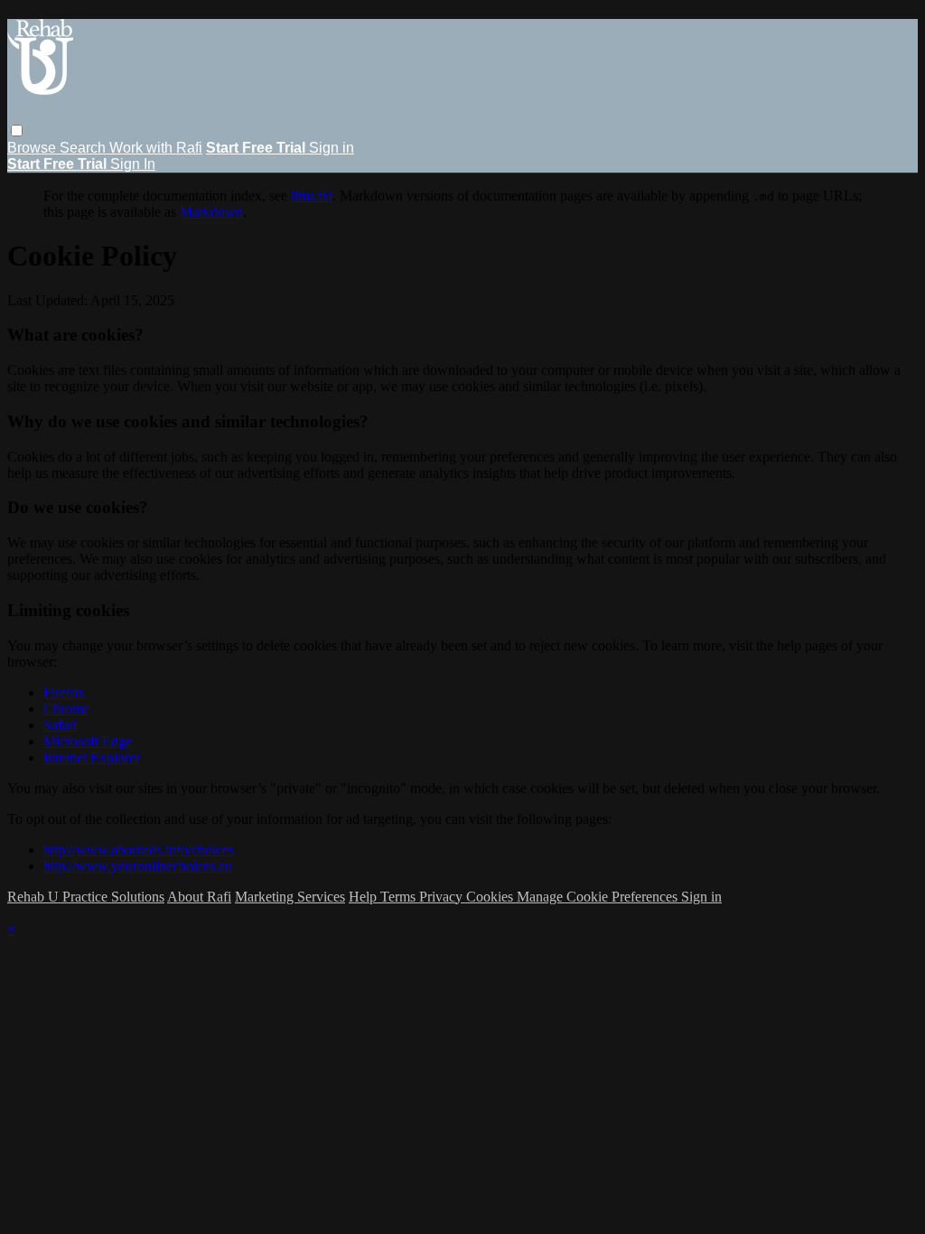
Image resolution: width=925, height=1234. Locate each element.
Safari (60, 725)
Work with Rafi (155, 147)
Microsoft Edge (87, 741)
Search (84, 147)
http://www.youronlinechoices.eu (137, 866)
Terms (399, 896)
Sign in (331, 147)
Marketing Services (290, 896)
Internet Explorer (91, 757)
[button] (17, 130)
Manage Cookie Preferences (599, 896)
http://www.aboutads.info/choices (138, 849)
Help (364, 896)
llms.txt (311, 195)
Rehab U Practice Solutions (85, 896)
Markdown (211, 212)
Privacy (442, 896)
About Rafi (199, 896)
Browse (33, 147)
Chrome (66, 708)
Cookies (491, 896)
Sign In (132, 164)
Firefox (64, 692)
